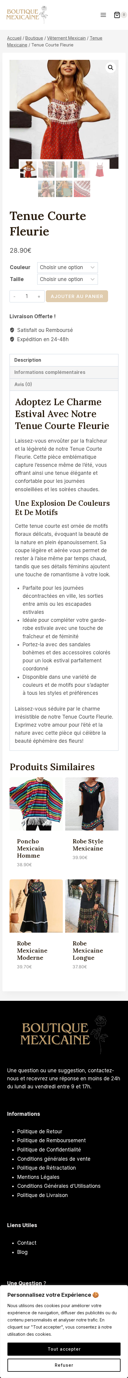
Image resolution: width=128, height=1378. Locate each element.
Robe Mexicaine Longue (88, 950)
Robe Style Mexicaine (88, 844)
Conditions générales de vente (53, 1159)
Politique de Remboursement (51, 1140)
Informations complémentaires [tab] (49, 372)
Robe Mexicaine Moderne (32, 950)
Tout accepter (64, 1349)
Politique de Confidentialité (49, 1150)
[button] (110, 67)
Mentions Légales (38, 1177)
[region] (64, 1331)
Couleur (20, 267)
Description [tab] (27, 360)
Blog (22, 1252)
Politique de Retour (39, 1131)
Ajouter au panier (77, 296)
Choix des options (85, 871)
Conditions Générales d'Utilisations (59, 1186)
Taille (17, 279)
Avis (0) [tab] (23, 384)
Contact (26, 1243)
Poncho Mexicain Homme (30, 848)
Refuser (64, 1365)
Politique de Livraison (42, 1195)
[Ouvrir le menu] (103, 15)
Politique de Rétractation (46, 1168)
